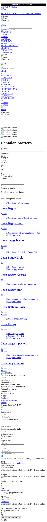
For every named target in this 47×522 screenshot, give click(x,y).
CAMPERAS (6, 52)
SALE (23, 14)
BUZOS (4, 37)
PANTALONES (7, 43)
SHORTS (5, 48)
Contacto (37, 14)
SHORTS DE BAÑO (9, 46)
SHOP (4, 14)
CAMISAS (5, 39)
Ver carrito (5, 490)
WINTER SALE (14, 14)
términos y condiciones (16, 463)
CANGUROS (6, 34)
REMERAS (6, 32)
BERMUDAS (6, 41)
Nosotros (30, 14)
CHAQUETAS (7, 50)
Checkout (5, 502)
